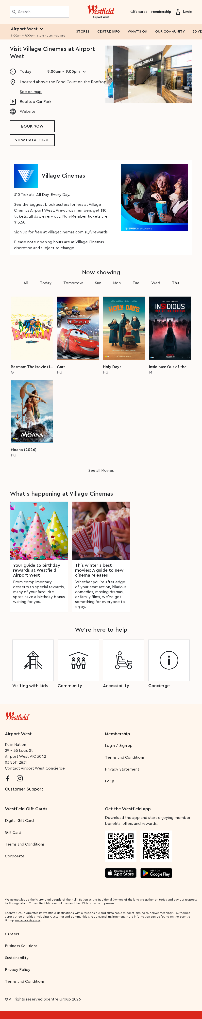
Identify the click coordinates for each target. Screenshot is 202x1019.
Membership (161, 12)
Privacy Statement (122, 769)
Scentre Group (57, 999)
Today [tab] (45, 283)
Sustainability (17, 958)
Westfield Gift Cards (26, 809)
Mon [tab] (117, 283)
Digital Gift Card (19, 821)
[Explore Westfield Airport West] (101, 12)
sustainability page (27, 920)
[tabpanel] (101, 383)
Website (27, 111)
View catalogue (32, 140)
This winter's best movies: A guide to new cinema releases (99, 570)
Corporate (14, 856)
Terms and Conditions (125, 757)
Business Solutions (21, 946)
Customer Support (24, 789)
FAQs (110, 781)
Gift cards (138, 12)
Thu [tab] (175, 283)
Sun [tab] (98, 283)
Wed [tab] (155, 283)
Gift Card (13, 832)
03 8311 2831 (16, 762)
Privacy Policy (17, 970)
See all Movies (101, 470)
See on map (31, 92)
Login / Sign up (119, 746)
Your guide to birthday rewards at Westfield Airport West (36, 570)
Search (24, 12)
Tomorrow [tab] (73, 283)
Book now (32, 126)
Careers (12, 934)
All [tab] (25, 283)
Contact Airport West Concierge (35, 768)
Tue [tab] (136, 283)
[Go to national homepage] (17, 715)
